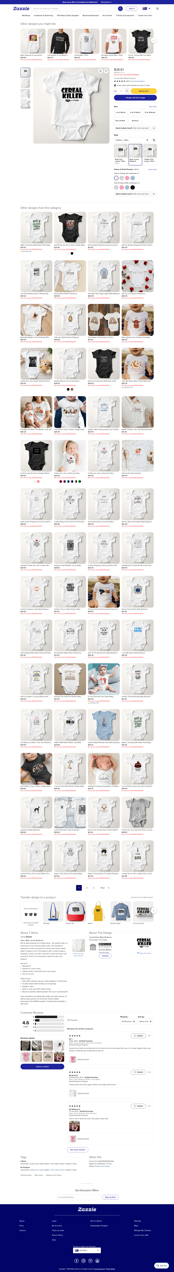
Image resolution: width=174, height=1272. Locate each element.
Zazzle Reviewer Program (78, 1045)
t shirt (52, 1170)
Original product (83, 1059)
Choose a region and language (84, 1246)
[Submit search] (120, 8)
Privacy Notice (110, 1269)
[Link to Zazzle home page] (22, 8)
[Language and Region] (147, 8)
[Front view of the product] (71, 106)
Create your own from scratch (78, 955)
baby (41, 1170)
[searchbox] (77, 8)
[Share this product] (100, 71)
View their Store (104, 952)
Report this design (144, 953)
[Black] (132, 187)
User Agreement (99, 1269)
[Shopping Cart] (157, 8)
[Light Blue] (132, 178)
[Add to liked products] (106, 71)
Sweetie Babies (139, 81)
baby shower (59, 1170)
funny (37, 1170)
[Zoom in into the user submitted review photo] (25, 1045)
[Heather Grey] (121, 178)
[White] (116, 178)
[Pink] (127, 178)
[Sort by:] (154, 140)
